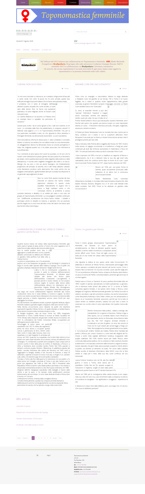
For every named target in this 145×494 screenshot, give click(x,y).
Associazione (123, 2)
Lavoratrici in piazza (23, 406)
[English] (20, 31)
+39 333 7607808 (81, 465)
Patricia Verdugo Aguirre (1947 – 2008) (87, 43)
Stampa (66, 88)
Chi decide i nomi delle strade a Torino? (30, 425)
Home (23, 2)
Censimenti (35, 2)
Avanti (55, 438)
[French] (23, 31)
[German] (26, 31)
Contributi (73, 2)
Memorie (110, 2)
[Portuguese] (29, 31)
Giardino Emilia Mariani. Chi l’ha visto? (29, 419)
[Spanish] (35, 31)
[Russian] (32, 31)
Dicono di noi (85, 2)
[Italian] (17, 31)
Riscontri (48, 2)
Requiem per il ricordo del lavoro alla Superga (32, 412)
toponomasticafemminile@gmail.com (90, 472)
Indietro (25, 438)
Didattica (98, 2)
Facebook (36, 131)
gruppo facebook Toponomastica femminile (85, 474)
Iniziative (60, 2)
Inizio (19, 438)
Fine (60, 438)
